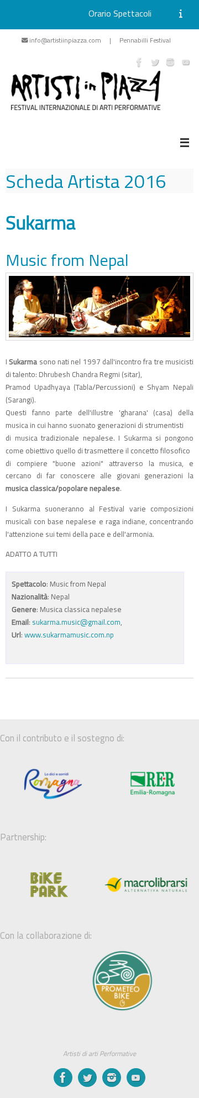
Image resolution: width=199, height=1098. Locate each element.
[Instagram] (170, 62)
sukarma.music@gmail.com (76, 622)
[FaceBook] (139, 62)
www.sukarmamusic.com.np (69, 634)
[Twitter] (155, 62)
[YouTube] (185, 62)
